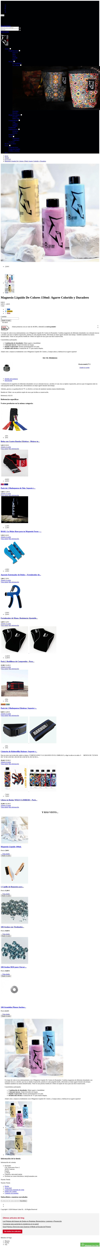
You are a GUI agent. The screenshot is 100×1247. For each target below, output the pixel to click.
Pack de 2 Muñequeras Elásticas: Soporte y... (19, 708)
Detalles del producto (11, 379)
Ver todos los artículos (12, 1231)
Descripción (8, 380)
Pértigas (14, 126)
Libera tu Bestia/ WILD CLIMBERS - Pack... (19, 800)
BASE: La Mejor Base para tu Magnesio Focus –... (21, 531)
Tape (14, 122)
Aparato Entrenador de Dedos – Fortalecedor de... (21, 575)
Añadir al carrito (6, 320)
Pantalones (15, 138)
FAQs (6, 145)
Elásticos (15, 131)
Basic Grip (15, 118)
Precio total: (83, 364)
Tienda (7, 49)
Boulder (14, 113)
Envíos (7, 1186)
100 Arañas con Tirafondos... (12, 927)
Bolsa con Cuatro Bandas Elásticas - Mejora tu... (20, 441)
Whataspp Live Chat (91, 1245)
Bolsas (11, 61)
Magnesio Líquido (14, 115)
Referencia (4, 395)
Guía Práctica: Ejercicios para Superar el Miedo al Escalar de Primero (27, 1227)
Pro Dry (14, 117)
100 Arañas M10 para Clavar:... (14, 967)
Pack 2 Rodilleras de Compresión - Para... (17, 661)
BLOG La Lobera (10, 143)
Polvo (14, 56)
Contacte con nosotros (11, 1193)
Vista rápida (5, 854)
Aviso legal (8, 1188)
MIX (14, 54)
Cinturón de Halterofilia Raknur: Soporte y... (19, 751)
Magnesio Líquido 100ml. (11, 847)
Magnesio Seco (13, 51)
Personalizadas (17, 63)
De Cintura (15, 65)
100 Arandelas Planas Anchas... (13, 1007)
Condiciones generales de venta (14, 1190)
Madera (14, 133)
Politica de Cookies (11, 1191)
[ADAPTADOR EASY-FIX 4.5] (7, 368)
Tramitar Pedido (6, 26)
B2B (6, 152)
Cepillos (15, 124)
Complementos (13, 120)
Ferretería (11, 134)
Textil (10, 136)
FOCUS (15, 52)
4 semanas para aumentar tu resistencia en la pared (21, 1224)
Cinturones (15, 140)
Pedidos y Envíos (14, 151)
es (5, 5)
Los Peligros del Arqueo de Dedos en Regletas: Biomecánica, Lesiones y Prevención (32, 1221)
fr (5, 8)
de (5, 12)
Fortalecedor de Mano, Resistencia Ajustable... (19, 618)
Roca (14, 59)
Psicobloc (15, 111)
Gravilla (14, 58)
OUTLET (12, 142)
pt (5, 7)
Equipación (12, 127)
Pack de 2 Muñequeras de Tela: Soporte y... (18, 488)
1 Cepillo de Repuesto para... (12, 887)
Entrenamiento (13, 129)
